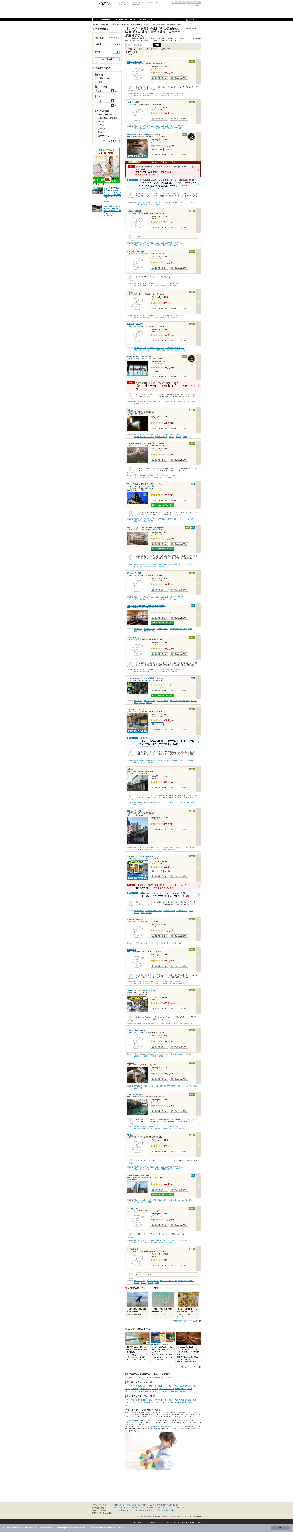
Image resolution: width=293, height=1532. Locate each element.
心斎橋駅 (145, 631)
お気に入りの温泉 (179, 2)
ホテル (127, 1389)
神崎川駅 (174, 671)
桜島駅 (144, 521)
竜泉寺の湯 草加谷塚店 (162, 1427)
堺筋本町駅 (137, 631)
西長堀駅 (161, 567)
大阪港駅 (149, 850)
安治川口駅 (175, 95)
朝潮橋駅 (158, 204)
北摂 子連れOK (138, 943)
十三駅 (169, 599)
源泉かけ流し (163, 1391)
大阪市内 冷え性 (139, 202)
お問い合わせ (196, 1516)
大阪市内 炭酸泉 (139, 911)
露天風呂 (188, 1386)
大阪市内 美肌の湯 (139, 401)
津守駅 (191, 760)
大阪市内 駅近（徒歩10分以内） (144, 95)
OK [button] (280, 1528)
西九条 (151, 1377)
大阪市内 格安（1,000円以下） (174, 93)
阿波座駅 (189, 564)
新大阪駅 (136, 913)
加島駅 (140, 804)
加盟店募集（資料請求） (144, 1516)
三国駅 (191, 911)
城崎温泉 (134, 1508)
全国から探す (114, 37)
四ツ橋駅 (152, 631)
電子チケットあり (135, 49)
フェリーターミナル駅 (160, 850)
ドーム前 (140, 1377)
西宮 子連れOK (138, 1086)
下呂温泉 (142, 1508)
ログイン (191, 5)
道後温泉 (159, 1508)
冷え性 (189, 1389)
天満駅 (157, 984)
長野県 (163, 1505)
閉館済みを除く (165, 49)
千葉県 (127, 1505)
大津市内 (167, 1510)
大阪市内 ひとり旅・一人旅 (155, 93)
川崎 (117, 1510)
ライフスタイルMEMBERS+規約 (184, 1522)
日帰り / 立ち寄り (105, 78)
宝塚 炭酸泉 (137, 1024)
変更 (116, 44)
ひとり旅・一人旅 (171, 1386)
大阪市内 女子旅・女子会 (186, 1281)
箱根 (121, 1508)
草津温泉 (115, 1508)
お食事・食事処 (145, 1389)
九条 (146, 1377)
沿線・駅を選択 (107, 59)
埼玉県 (121, 1505)
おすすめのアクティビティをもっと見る (185, 1321)
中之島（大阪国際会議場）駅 (143, 567)
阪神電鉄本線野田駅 (173, 350)
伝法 (162, 1377)
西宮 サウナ (181, 1086)
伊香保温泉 (150, 1508)
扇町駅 (175, 984)
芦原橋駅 (150, 762)
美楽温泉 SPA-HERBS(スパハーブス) (140, 1420)
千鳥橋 (157, 1377)
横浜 (113, 1510)
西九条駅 (170, 128)
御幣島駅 (163, 285)
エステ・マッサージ (166, 1389)
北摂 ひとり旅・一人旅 (151, 943)
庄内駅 (169, 943)
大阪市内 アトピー (181, 911)
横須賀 (123, 1510)
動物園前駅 (165, 1128)
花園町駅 (136, 1056)
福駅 (168, 95)
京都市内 (159, 1510)
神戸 (173, 1510)
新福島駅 (178, 437)
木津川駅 (136, 762)
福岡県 (175, 1505)
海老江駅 (158, 350)
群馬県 (139, 1505)
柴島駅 (150, 1202)
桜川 (134, 1377)
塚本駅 (175, 285)
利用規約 (169, 1522)
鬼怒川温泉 (181, 1508)
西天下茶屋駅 (153, 1056)
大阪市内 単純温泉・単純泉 (142, 564)
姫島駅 (157, 285)
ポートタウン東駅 (139, 850)
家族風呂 (102, 132)
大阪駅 (136, 703)
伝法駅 (157, 95)
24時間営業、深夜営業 (178, 1391)
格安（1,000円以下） (156, 1386)
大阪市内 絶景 (161, 519)
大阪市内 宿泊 (138, 519)
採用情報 (198, 1522)
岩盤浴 (141, 1391)
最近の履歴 (194, 2)
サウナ (127, 1386)
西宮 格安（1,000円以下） (168, 1086)
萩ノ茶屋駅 (144, 1056)
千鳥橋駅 (163, 95)
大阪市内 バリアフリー (172, 475)
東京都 (145, 1505)
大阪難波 (128, 1377)
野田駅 (164, 245)
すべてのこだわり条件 (107, 141)
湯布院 (173, 1508)
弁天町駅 (152, 204)
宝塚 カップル (155, 1024)
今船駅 (147, 1242)
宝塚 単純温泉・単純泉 (141, 802)
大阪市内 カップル (151, 202)
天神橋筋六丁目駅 (166, 984)
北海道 (157, 1505)
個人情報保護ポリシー (140, 1522)
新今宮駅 (158, 1128)
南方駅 (168, 671)
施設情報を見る (160, 78)
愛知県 (169, 1505)
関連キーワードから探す (101, 1513)
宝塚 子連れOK (162, 802)
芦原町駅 (143, 762)
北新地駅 (194, 701)
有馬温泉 (127, 1508)
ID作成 (198, 5)
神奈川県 (115, 1505)
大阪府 (151, 1505)
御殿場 (145, 1510)
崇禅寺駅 (136, 1202)
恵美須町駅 (181, 1128)
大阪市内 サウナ (191, 848)
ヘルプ (187, 1516)
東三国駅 (149, 913)
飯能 (140, 1510)
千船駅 (157, 318)
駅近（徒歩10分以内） (139, 1386)
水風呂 (181, 1386)
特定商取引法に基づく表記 (157, 1522)
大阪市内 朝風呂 (139, 1242)
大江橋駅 (142, 703)
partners (46, 1528)
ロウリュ (128, 1391)
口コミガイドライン (175, 1516)
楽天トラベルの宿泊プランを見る (162, 505)
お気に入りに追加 (180, 78)
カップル (155, 1389)
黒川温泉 (166, 1508)
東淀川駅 (143, 1202)
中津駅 (163, 671)
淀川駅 (169, 285)
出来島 (170, 1377)
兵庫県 (133, 1505)
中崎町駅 (181, 984)
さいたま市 (133, 1510)
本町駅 (190, 629)
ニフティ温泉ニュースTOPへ (189, 1367)
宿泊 (194, 1386)
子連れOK (134, 1389)
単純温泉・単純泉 (151, 1391)
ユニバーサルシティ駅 (141, 204)
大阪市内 (152, 1510)
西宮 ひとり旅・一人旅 (151, 1086)
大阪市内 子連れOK (140, 93)
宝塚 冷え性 (153, 802)
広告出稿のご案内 (161, 1516)
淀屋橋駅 (149, 703)
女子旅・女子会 (180, 1389)
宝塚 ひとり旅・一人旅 (175, 802)
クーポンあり (151, 49)
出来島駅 (174, 318)
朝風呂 (135, 1391)
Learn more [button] (121, 1528)
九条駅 (176, 245)
